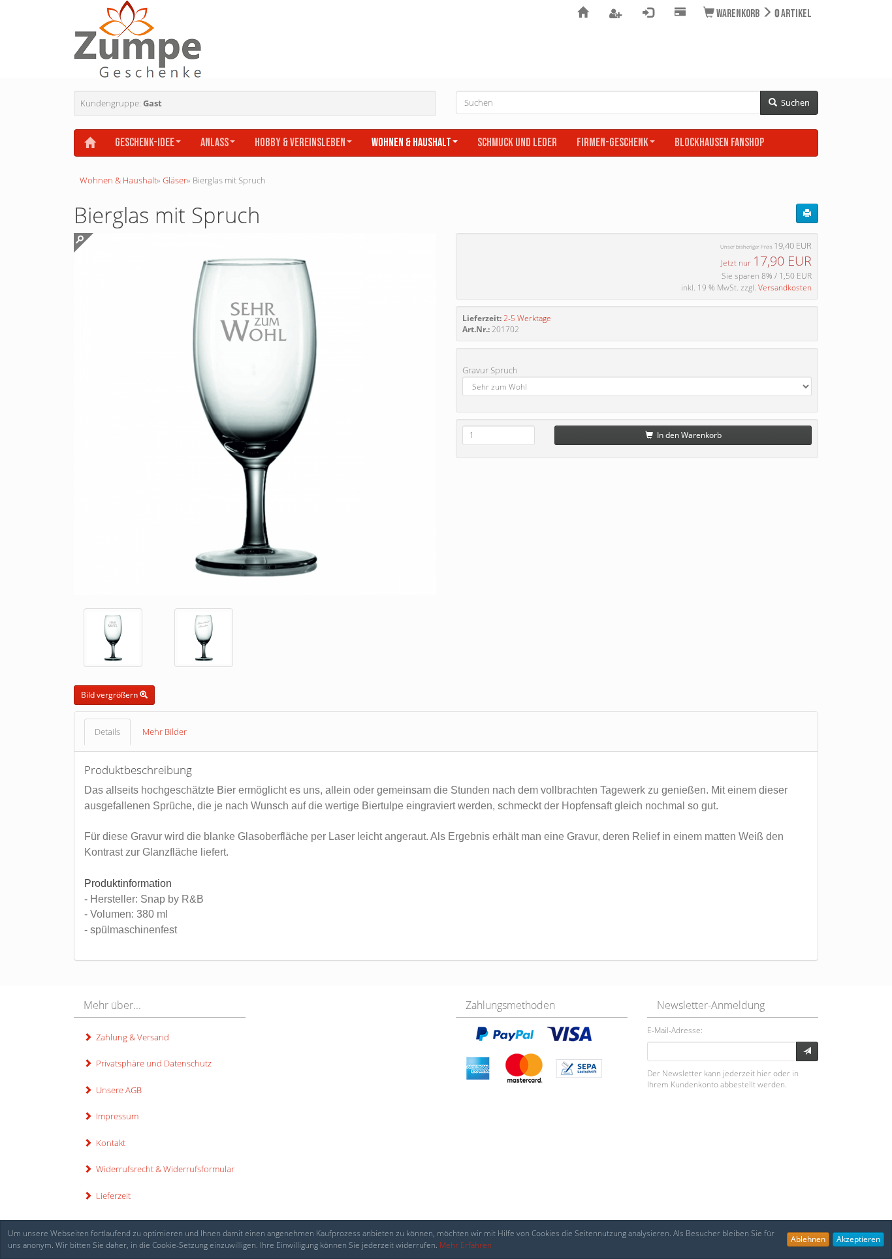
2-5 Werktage (527, 318)
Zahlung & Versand (130, 1037)
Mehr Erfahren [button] (465, 1245)
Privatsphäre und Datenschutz (152, 1063)
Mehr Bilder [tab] (164, 732)
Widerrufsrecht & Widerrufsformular (163, 1169)
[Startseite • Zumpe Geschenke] (137, 39)
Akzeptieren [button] (858, 1239)
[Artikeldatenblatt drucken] (807, 213)
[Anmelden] (807, 1051)
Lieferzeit (111, 1196)
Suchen (793, 102)
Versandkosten (785, 287)
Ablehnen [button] (808, 1239)
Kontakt (108, 1143)
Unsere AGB (117, 1090)
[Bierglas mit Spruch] (113, 638)
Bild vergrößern (110, 694)
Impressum (115, 1116)
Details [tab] (107, 732)
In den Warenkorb (687, 435)
